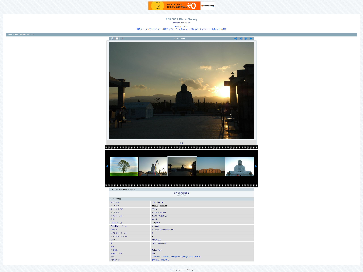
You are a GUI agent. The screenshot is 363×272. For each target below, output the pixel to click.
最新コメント (184, 29)
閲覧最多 (194, 29)
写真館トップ (142, 29)
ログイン (185, 27)
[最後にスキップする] (251, 38)
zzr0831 (155, 206)
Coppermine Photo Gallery (185, 270)
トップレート (205, 29)
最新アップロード (170, 29)
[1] (178, 195)
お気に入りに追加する (160, 260)
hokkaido (30, 35)
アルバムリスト (155, 29)
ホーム (177, 27)
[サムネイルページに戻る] (111, 38)
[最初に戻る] (235, 38)
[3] (181, 195)
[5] (185, 195)
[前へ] (240, 38)
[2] (180, 195)
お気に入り (216, 29)
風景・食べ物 (19, 35)
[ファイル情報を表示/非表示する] (117, 38)
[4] (183, 195)
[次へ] (246, 38)
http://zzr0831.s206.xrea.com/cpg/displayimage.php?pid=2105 (176, 257)
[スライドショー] (122, 38)
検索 (224, 29)
